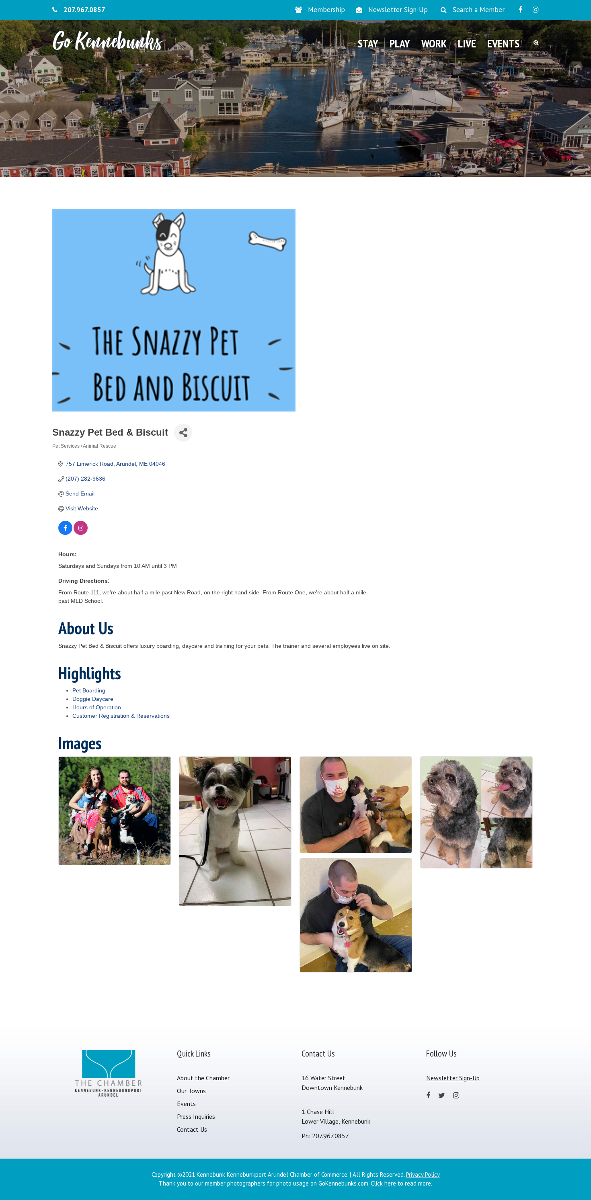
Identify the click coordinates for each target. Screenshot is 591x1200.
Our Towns (191, 1091)
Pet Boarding (88, 690)
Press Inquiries (196, 1116)
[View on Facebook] (65, 533)
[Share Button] (183, 433)
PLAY (400, 43)
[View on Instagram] (81, 533)
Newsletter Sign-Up (398, 9)
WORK (434, 43)
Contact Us (192, 1129)
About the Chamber (203, 1078)
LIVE (467, 43)
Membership (326, 9)
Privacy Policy (423, 1174)
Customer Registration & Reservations (121, 716)
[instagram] (536, 9)
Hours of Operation (96, 707)
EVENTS (503, 43)
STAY (368, 43)
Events (186, 1104)
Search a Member (479, 9)
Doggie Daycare (92, 699)
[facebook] (521, 9)
